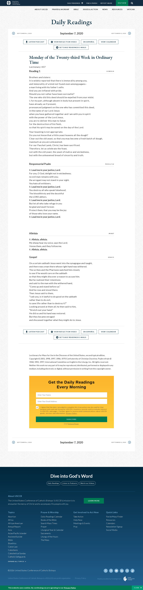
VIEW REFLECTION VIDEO (65, 42)
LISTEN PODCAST (36, 42)
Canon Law (12, 546)
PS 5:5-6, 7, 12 (109, 164)
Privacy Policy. (71, 413)
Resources (110, 520)
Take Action (78, 516)
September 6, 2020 (24, 33)
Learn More (94, 501)
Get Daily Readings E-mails (72, 47)
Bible (10, 540)
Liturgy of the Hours (49, 536)
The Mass (45, 540)
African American (15, 523)
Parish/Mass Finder (114, 516)
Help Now (122, 3)
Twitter (106, 571)
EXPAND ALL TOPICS (16, 561)
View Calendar (108, 42)
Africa (10, 520)
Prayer (44, 526)
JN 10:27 (111, 233)
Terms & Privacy (73, 424)
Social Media (111, 530)
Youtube (116, 571)
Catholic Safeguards (16, 556)
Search (132, 2)
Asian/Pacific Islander (17, 533)
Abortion (12, 516)
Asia (10, 530)
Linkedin (122, 571)
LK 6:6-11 (111, 257)
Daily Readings (73, 3)
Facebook (111, 571)
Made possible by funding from (109, 579)
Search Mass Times (49, 523)
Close (136, 588)
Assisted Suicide (15, 536)
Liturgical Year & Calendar (52, 530)
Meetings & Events (81, 523)
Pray (75, 526)
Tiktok (132, 571)
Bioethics (12, 543)
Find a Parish (91, 3)
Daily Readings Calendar (83, 3)
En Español (89, 42)
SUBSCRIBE (72, 419)
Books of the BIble (49, 520)
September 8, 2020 (118, 33)
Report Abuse (106, 3)
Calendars (110, 523)
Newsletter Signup (114, 526)
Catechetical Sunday (17, 553)
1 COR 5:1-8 (110, 71)
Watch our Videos (87, 483)
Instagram (127, 571)
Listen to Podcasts (69, 483)
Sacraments (46, 533)
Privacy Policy (80, 578)
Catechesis (13, 550)
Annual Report (14, 526)
